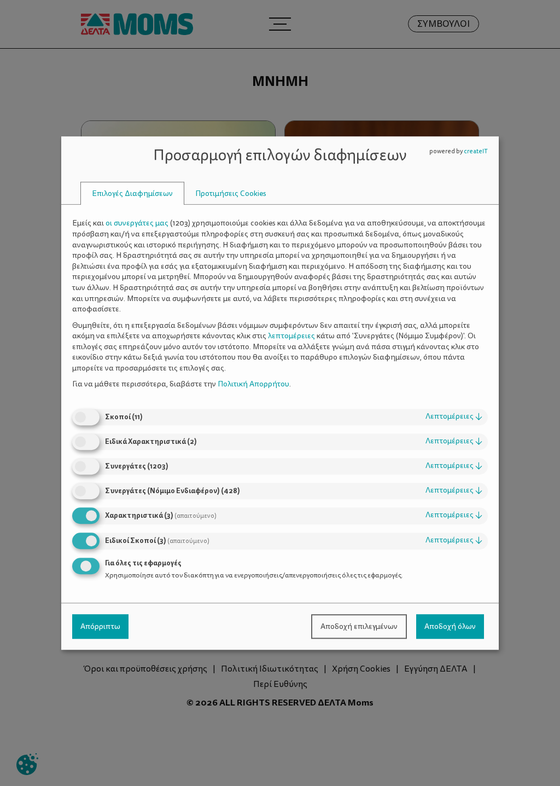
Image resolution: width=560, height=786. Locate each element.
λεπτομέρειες (453, 416)
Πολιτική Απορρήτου (253, 384)
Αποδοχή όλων (450, 626)
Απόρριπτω (100, 626)
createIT (476, 151)
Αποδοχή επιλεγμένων (359, 626)
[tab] (132, 193)
